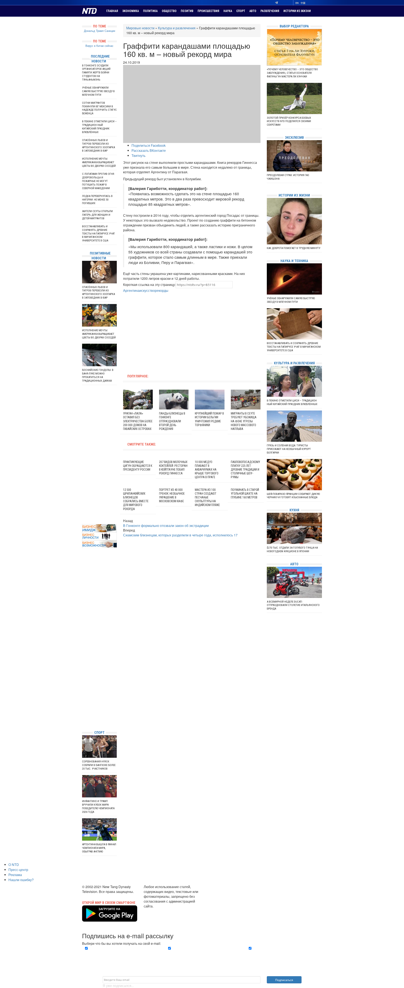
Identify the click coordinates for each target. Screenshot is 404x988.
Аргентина (131, 290)
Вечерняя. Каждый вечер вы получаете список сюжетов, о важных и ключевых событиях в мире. (121, 953)
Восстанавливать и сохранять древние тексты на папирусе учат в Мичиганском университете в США (98, 233)
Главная (112, 11)
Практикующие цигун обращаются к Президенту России (137, 465)
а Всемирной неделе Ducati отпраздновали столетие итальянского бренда (293, 605)
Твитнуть (138, 155)
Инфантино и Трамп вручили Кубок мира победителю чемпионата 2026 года (98, 806)
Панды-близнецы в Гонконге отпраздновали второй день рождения (172, 421)
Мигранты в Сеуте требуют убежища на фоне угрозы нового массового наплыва (243, 421)
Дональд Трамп (94, 31)
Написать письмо (157, 910)
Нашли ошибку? (21, 879)
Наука (227, 11)
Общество (169, 11)
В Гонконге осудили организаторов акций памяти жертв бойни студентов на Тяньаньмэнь (96, 72)
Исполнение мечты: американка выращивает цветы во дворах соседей (99, 162)
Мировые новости (140, 28)
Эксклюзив (294, 138)
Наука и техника (294, 261)
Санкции (110, 31)
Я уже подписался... (118, 985)
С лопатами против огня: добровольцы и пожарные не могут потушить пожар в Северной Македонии (98, 181)
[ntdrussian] (83, 714)
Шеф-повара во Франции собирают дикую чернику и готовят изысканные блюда (293, 495)
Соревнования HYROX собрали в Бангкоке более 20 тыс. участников (99, 765)
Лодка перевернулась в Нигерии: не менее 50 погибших (97, 199)
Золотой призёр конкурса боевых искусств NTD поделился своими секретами (289, 121)
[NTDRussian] (83, 689)
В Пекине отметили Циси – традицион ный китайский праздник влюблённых (99, 127)
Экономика (130, 11)
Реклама (15, 874)
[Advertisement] (165, 331)
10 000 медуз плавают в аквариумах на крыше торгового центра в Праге (206, 469)
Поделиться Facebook (149, 145)
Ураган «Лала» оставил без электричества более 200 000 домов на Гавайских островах (138, 421)
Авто (252, 11)
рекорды (161, 290)
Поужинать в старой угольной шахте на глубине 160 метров (245, 493)
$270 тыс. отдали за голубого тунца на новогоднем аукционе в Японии (292, 549)
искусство (147, 290)
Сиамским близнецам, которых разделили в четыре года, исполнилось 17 (180, 535)
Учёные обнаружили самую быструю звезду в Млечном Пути (98, 91)
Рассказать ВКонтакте (149, 150)
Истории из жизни (297, 11)
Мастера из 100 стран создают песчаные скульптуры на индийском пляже (207, 497)
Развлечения (269, 11)
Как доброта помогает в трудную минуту (293, 248)
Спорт (240, 11)
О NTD (13, 864)
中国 (303, 2)
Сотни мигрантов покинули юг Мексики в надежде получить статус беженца (99, 108)
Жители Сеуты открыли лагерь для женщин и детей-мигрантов (97, 215)
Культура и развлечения (176, 28)
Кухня (294, 510)
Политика (150, 11)
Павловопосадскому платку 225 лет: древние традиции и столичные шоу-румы (245, 469)
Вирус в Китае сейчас (99, 46)
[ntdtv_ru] (83, 721)
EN (297, 2)
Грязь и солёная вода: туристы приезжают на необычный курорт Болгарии (289, 449)
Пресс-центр (18, 869)
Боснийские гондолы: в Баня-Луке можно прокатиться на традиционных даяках (97, 375)
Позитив (187, 11)
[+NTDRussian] (83, 708)
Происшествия (208, 11)
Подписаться (284, 980)
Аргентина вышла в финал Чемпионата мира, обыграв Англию (99, 848)
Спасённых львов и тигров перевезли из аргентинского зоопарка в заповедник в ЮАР (98, 145)
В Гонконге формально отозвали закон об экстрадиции (166, 525)
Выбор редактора (294, 26)
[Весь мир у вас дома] (83, 695)
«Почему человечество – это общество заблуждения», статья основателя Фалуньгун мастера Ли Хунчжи (292, 73)
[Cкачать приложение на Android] (109, 919)
